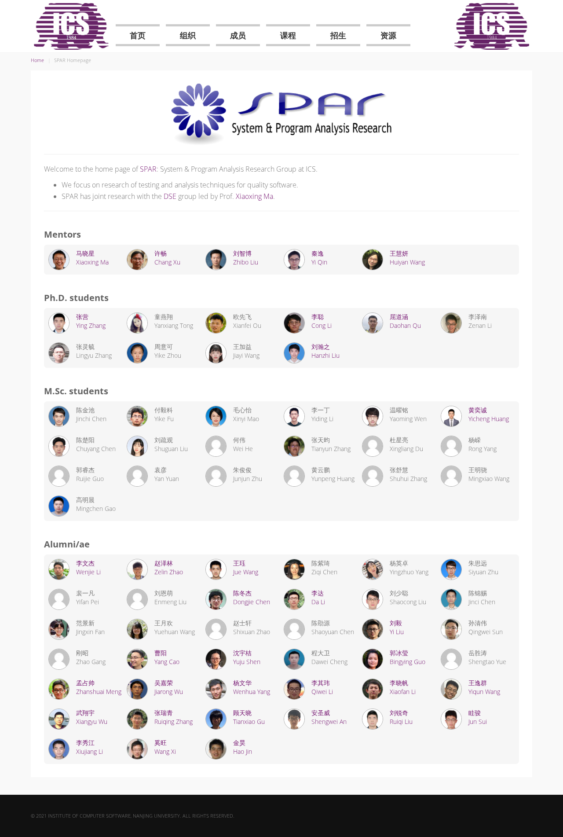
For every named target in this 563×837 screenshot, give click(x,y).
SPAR (148, 169)
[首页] (71, 26)
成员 (238, 35)
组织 (188, 35)
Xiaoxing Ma (254, 196)
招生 (338, 35)
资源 (388, 35)
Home (37, 60)
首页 (138, 35)
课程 (288, 35)
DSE (170, 196)
